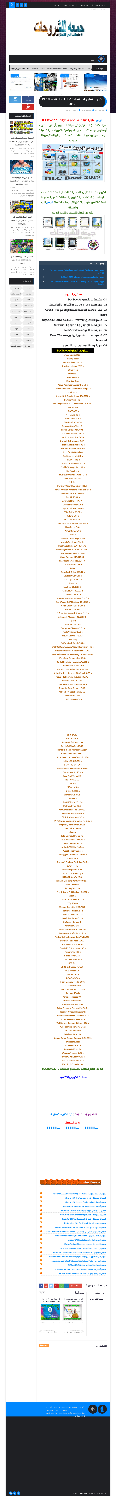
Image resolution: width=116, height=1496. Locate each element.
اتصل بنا (56, 5)
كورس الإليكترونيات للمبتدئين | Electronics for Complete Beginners (83, 1248)
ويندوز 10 (28, 340)
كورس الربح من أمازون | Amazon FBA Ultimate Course (87, 1240)
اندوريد (16, 299)
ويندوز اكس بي (16, 346)
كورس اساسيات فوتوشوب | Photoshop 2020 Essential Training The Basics (79, 1193)
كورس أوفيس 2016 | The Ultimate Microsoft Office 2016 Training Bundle (77, 283)
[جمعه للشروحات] (59, 39)
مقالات (16, 334)
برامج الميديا (16, 311)
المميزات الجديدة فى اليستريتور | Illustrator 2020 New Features (84, 1219)
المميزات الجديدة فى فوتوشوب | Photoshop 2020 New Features (83, 1210)
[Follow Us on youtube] (11, 1493)
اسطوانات (16, 288)
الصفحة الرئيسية (100, 5)
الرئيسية (75, 110)
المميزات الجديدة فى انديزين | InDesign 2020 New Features (85, 1198)
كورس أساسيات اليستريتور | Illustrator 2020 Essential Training (84, 1206)
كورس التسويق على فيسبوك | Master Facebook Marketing (85, 1244)
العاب (28, 299)
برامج (15, 305)
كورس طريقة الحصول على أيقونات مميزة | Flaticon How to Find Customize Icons (77, 1256)
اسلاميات (28, 294)
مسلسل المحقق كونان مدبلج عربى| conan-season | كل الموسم (22, 260)
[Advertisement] (58, 47)
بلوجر (15, 317)
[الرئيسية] (101, 58)
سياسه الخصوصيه (84, 5)
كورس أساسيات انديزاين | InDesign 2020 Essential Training (85, 1202)
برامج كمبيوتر (28, 317)
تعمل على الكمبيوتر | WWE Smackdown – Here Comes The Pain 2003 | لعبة (22, 181)
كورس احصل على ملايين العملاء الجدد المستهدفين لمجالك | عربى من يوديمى (77, 271)
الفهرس (93, 9)
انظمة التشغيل (28, 305)
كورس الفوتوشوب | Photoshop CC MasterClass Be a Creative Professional (79, 1252)
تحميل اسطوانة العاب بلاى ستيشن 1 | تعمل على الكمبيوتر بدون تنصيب (22, 220)
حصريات (15, 322)
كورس (100, 120)
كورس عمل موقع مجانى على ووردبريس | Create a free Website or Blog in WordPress (75, 1231)
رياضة (28, 328)
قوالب (16, 328)
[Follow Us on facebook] (18, 1493)
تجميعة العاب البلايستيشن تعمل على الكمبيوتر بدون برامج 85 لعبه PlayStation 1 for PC (22, 141)
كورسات (68, 110)
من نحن (102, 9)
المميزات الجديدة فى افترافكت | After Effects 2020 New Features (83, 1214)
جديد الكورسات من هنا (61, 1114)
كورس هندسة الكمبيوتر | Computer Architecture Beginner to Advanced (80, 1235)
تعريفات (28, 322)
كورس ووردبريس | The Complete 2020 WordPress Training (85, 1223)
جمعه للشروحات (83, 1493)
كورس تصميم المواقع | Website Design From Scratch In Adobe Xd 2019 (80, 1227)
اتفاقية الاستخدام (69, 5)
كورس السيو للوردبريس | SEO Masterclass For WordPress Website (82, 1273)
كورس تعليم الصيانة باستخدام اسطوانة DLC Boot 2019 (82, 277)
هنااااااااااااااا (92, 1127)
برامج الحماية (28, 311)
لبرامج (49, 202)
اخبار (28, 288)
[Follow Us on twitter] (14, 1493)
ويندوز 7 (15, 340)
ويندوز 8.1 (28, 346)
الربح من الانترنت (16, 294)
